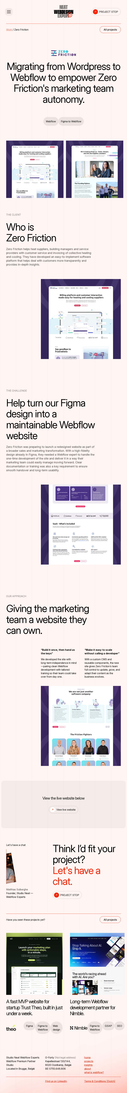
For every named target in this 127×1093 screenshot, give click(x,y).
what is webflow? (94, 1072)
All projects (110, 29)
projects (88, 1061)
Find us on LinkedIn (56, 1081)
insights (88, 1064)
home (87, 1057)
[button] (28, 12)
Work (9, 29)
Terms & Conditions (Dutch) (99, 1081)
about (87, 1068)
